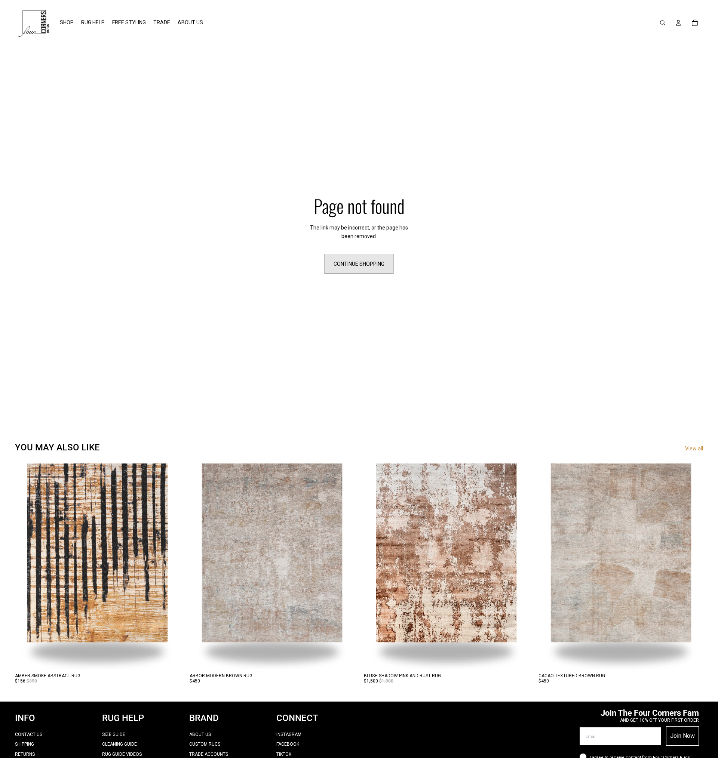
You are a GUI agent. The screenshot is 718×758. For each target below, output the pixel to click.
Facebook (287, 744)
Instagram (288, 734)
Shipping (24, 744)
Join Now (682, 735)
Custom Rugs (204, 744)
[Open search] (662, 23)
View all (694, 449)
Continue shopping (359, 264)
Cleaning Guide (119, 744)
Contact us (28, 734)
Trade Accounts (208, 754)
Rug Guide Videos (122, 754)
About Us (200, 734)
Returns (25, 754)
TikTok (283, 754)
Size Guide (113, 734)
